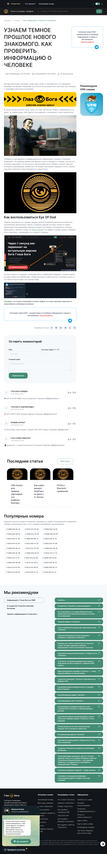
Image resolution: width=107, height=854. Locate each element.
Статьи (16, 20)
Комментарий (14, 359)
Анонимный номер (46, 4)
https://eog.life (37, 230)
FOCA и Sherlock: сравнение (62, 488)
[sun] (93, 4)
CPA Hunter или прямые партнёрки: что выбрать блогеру (17, 494)
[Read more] (17, 474)
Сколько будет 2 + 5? (50, 350)
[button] (38, 807)
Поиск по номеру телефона (22, 11)
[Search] (99, 11)
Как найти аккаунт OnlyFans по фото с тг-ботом (39, 491)
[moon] (102, 4)
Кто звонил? (30, 4)
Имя (10, 350)
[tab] (24, 607)
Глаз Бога (8, 301)
